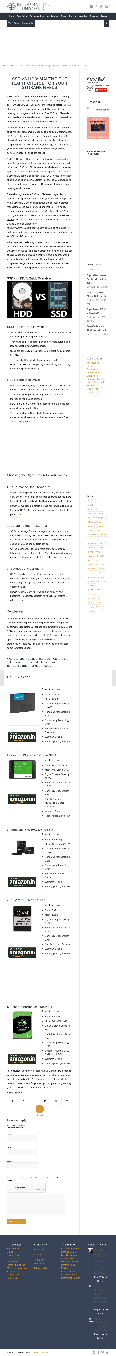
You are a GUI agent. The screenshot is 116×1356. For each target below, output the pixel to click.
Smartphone (100, 564)
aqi (89, 517)
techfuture (91, 577)
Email (9, 1147)
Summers (91, 573)
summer (102, 568)
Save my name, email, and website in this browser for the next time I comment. (32, 1179)
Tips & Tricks (93, 388)
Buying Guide (93, 369)
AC (89, 501)
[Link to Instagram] (91, 6)
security (90, 564)
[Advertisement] (58, 40)
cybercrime (103, 534)
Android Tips (92, 513)
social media (92, 568)
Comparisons (23, 65)
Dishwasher (92, 547)
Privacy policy (41, 1268)
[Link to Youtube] (106, 6)
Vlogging (91, 607)
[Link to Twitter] (101, 6)
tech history (101, 577)
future (101, 547)
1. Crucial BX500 (18, 677)
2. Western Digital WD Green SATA (32, 755)
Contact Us (39, 1254)
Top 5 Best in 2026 (94, 590)
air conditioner (101, 501)
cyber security (93, 543)
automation (91, 526)
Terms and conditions (39, 1261)
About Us (38, 1249)
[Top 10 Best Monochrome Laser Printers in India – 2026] (114, 678)
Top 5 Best (91, 585)
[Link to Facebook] (96, 6)
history (97, 551)
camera (90, 530)
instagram (91, 556)
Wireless (99, 607)
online (90, 560)
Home (6, 65)
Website (10, 1161)
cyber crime (92, 534)
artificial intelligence (94, 522)
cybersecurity (92, 539)
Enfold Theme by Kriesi (40, 1352)
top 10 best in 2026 (94, 602)
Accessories (93, 362)
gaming (90, 551)
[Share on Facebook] (12, 1101)
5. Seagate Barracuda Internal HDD (32, 1007)
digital (102, 543)
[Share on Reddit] (56, 1101)
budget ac (101, 526)
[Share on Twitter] (23, 1101)
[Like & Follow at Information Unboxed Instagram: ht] (98, 128)
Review (90, 385)
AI (93, 501)
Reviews (97, 560)
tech (98, 573)
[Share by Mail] (67, 1101)
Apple (101, 513)
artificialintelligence (99, 517)
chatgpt (98, 530)
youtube (90, 611)
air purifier (91, 505)
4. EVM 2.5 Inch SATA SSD (26, 900)
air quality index (93, 509)
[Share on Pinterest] (34, 1101)
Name (9, 1134)
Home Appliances (96, 378)
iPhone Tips (101, 556)
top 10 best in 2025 (94, 598)
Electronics (92, 375)
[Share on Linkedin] (45, 1101)
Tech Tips (101, 581)
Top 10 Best (93, 392)
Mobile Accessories (96, 382)
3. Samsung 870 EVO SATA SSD (30, 829)
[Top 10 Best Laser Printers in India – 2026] (2, 678)
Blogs (13, 65)
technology (91, 581)
